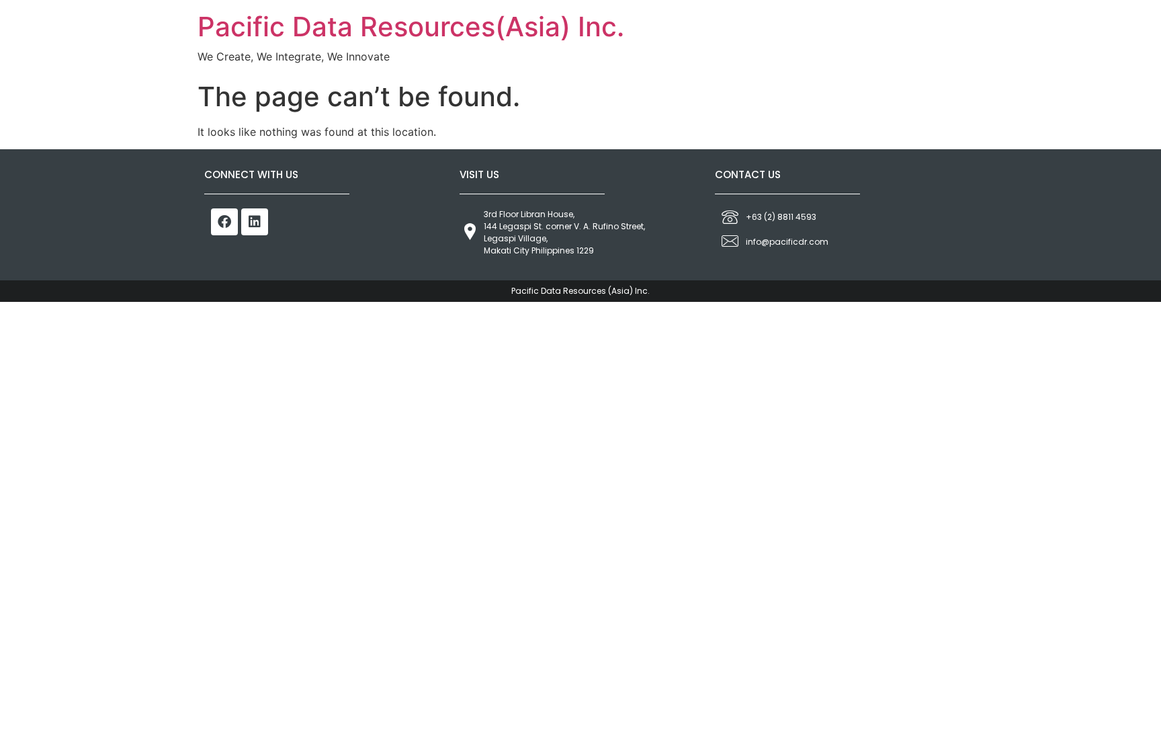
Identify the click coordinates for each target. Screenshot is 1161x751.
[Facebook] (224, 221)
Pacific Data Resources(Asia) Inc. (411, 26)
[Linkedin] (254, 221)
